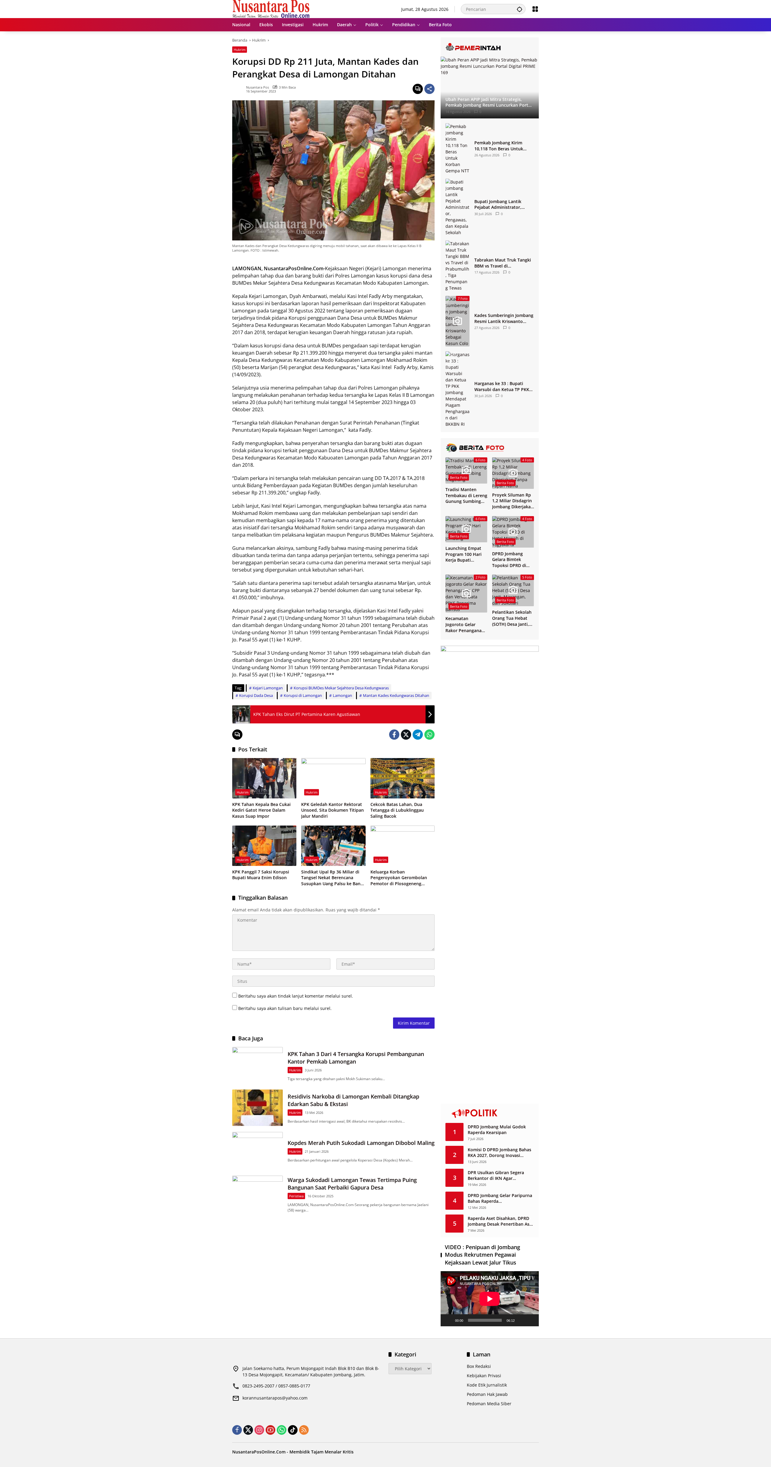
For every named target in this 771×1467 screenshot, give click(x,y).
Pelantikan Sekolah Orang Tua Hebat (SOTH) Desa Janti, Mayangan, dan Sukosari (512, 618)
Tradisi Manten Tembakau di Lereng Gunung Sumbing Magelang (466, 495)
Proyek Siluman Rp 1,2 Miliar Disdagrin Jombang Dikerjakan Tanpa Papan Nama (512, 501)
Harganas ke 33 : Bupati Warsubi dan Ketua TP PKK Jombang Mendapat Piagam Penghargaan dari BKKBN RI (502, 386)
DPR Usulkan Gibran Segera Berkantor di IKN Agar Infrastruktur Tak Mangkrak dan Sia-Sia (501, 1175)
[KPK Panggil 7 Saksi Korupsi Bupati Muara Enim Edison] (264, 846)
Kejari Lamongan (268, 688)
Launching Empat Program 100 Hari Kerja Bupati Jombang (463, 554)
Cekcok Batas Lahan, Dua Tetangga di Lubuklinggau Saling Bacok (397, 810)
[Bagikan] (429, 89)
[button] (519, 9)
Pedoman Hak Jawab (487, 1394)
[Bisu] (521, 1320)
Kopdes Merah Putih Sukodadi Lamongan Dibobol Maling (361, 1142)
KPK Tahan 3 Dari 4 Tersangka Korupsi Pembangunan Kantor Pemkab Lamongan (356, 1057)
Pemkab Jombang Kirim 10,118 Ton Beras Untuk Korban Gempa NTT (498, 146)
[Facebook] (394, 734)
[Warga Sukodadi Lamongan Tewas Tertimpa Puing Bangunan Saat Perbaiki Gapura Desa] (257, 1194)
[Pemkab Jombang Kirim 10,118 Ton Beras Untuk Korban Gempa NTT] (457, 148)
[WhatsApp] (429, 734)
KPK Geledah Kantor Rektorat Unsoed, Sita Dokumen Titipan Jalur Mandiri (332, 810)
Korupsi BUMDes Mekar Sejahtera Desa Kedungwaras (341, 688)
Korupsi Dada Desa (256, 695)
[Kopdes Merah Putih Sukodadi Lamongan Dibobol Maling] (257, 1150)
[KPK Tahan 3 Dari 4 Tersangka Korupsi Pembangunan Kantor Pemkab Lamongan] (257, 1065)
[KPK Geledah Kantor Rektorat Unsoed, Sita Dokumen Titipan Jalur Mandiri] (333, 778)
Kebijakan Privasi (484, 1375)
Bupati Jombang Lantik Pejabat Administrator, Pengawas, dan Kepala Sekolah (497, 204)
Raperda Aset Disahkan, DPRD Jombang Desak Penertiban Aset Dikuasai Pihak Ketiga (501, 1221)
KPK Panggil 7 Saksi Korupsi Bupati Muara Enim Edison (260, 875)
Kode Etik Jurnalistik (487, 1385)
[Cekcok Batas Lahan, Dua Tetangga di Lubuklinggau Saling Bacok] (402, 778)
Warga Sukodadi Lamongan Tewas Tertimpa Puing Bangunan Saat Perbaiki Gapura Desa (352, 1183)
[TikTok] (293, 1430)
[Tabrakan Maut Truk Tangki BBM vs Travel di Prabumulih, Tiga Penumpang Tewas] (457, 265)
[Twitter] (406, 734)
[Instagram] (259, 1430)
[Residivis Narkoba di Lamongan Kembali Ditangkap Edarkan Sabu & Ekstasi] (257, 1107)
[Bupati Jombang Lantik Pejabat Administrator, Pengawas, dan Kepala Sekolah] (457, 207)
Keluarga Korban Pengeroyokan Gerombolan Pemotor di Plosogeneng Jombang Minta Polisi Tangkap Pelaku (401, 878)
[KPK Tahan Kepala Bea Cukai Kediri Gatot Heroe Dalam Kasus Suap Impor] (264, 778)
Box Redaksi (479, 1366)
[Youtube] (270, 1430)
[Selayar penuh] (531, 1320)
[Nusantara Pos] (271, 8)
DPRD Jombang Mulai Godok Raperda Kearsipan (497, 1130)
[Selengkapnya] (489, 47)
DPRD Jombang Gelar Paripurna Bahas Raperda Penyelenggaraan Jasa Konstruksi (500, 1198)
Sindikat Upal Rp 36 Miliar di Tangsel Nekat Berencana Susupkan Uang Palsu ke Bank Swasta (332, 878)
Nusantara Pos (257, 87)
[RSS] (304, 1430)
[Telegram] (418, 734)
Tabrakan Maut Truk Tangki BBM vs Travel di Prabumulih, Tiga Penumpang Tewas (502, 263)
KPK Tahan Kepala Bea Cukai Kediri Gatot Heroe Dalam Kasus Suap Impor (261, 810)
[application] (490, 1298)
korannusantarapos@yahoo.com (274, 1398)
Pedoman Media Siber (489, 1403)
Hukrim (239, 49)
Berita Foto (458, 477)
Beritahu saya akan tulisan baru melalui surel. (285, 1008)
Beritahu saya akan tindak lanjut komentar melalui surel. (295, 996)
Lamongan (342, 695)
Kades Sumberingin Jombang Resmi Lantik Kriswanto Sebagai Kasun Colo (503, 318)
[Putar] (448, 1320)
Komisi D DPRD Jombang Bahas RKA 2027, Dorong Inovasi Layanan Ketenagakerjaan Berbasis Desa (499, 1152)
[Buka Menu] (535, 9)
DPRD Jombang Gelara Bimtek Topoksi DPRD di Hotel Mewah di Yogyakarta (509, 560)
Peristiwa (296, 1196)
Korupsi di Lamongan (303, 695)
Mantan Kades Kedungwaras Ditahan (396, 695)
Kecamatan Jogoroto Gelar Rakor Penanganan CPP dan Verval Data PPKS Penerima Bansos (466, 624)
